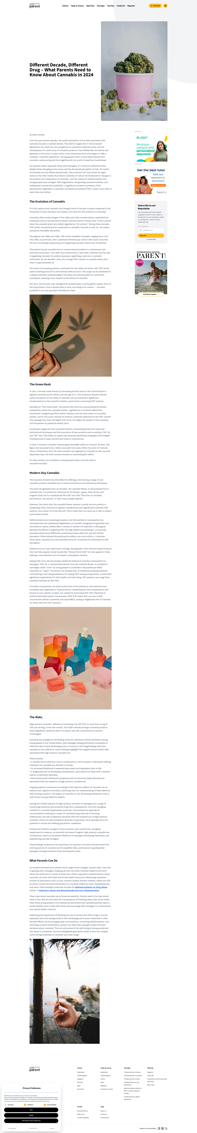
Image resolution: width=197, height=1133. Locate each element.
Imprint (52, 1128)
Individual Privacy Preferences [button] (31, 1121)
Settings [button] (47, 1101)
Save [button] (31, 1110)
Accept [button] (31, 1115)
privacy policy (11, 1101)
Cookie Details (12, 1128)
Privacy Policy (33, 1128)
